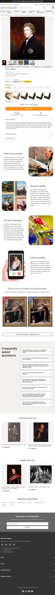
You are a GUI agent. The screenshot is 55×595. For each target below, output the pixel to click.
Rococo (11, 505)
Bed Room (12, 502)
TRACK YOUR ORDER (39, 4)
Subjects (17, 11)
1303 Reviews (13, 75)
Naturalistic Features (39, 502)
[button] (3, 38)
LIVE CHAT (16, 4)
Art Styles (9, 12)
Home (2, 15)
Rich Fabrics (4, 505)
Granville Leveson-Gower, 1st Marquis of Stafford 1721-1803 (27, 15)
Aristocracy (4, 502)
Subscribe (27, 527)
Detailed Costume (21, 502)
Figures (29, 502)
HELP (10, 4)
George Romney (8, 15)
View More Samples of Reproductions (27, 334)
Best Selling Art (40, 12)
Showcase (49, 11)
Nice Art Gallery (10, 8)
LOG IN (52, 4)
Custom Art (31, 12)
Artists (3, 11)
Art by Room (24, 12)
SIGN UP (48, 4)
